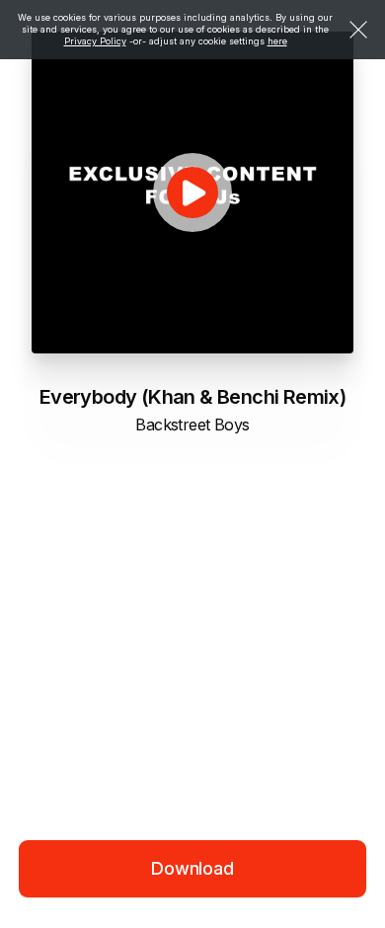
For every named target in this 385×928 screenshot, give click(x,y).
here (277, 41)
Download (192, 868)
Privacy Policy (95, 41)
